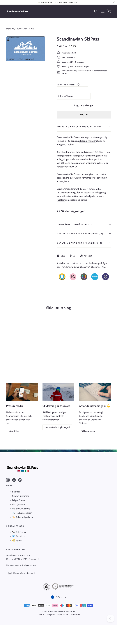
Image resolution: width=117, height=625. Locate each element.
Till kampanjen (88, 431)
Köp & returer (62, 614)
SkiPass (16, 491)
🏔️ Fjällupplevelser (22, 513)
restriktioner (63, 192)
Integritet (51, 614)
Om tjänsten (18, 504)
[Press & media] (22, 392)
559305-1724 (20, 559)
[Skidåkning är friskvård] (58, 392)
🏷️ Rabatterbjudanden (23, 517)
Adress (19, 540)
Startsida (10, 28)
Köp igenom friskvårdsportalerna (79, 127)
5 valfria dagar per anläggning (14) (80, 233)
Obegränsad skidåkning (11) (74, 224)
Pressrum (33, 559)
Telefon (19, 532)
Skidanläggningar (20, 496)
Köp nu (84, 114)
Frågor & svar (18, 500)
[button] (62, 276)
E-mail (19, 536)
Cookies (41, 614)
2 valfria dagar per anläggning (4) (79, 243)
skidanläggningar (87, 141)
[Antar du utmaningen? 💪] (95, 392)
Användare (75, 614)
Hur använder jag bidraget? (57, 427)
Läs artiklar (14, 431)
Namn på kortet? (66, 84)
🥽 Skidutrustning (21, 508)
